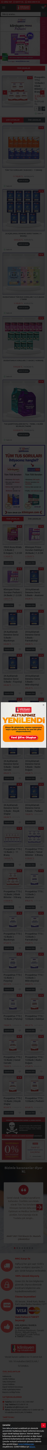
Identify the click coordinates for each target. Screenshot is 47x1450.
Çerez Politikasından (26, 1444)
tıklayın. (32, 1447)
